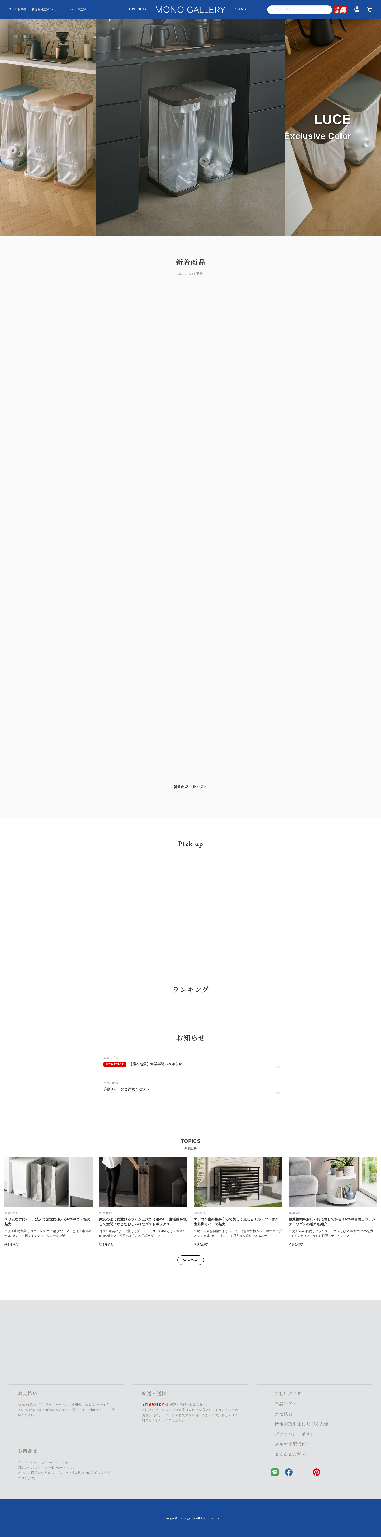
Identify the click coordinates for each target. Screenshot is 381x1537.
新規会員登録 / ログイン (47, 9)
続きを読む (11, 1452)
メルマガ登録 (77, 9)
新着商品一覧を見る (191, 787)
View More (190, 1468)
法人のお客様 (17, 9)
